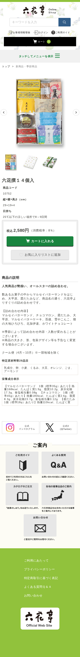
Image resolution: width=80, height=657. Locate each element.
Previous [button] (4, 112)
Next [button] (76, 112)
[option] (40, 112)
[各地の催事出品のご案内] (58, 498)
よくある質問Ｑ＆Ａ (38, 586)
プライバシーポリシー (39, 569)
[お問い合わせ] (40, 529)
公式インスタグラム (27, 427)
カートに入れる (42, 241)
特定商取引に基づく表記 (41, 578)
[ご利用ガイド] (22, 467)
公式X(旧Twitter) (66, 427)
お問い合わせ (33, 595)
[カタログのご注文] (22, 498)
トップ (6, 66)
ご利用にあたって (36, 560)
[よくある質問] (58, 467)
